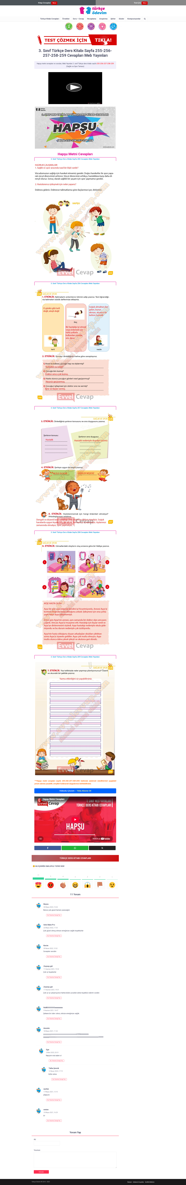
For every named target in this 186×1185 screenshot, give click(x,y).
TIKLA (54, 3)
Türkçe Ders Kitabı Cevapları (75, 858)
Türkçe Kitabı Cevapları (49, 19)
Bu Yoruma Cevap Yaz (53, 915)
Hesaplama (91, 19)
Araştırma (103, 19)
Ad (35, 1139)
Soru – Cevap (78, 19)
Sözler (121, 19)
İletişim (129, 1182)
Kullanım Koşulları (138, 1182)
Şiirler (113, 19)
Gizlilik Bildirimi (149, 1182)
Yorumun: (37, 1150)
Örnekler (66, 19)
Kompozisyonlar (134, 19)
